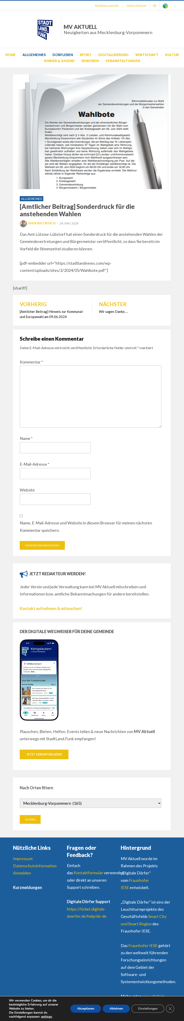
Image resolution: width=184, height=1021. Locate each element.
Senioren (90, 61)
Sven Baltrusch (42, 223)
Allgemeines (34, 55)
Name (26, 438)
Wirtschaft (146, 55)
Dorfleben (63, 55)
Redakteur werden (107, 5)
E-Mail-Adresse (34, 464)
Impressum (23, 858)
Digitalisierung (113, 55)
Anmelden (22, 872)
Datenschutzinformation (35, 865)
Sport (86, 55)
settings (46, 1017)
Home (10, 55)
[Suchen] (154, 6)
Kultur (172, 55)
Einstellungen (148, 1008)
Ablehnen (116, 1008)
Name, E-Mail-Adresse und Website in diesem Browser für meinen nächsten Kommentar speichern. (86, 526)
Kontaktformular (88, 872)
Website (27, 489)
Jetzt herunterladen (44, 754)
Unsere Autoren (136, 5)
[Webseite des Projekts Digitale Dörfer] (165, 6)
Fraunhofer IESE (143, 945)
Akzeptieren (85, 1008)
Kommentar (31, 361)
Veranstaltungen (122, 61)
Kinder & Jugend (59, 61)
